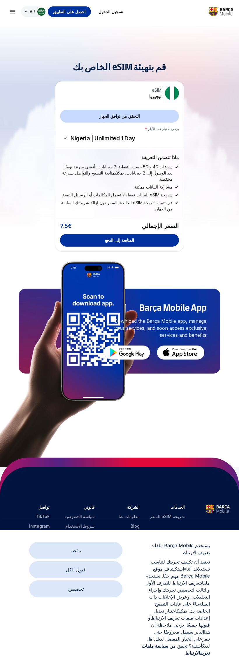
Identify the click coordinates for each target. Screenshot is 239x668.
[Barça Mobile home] (221, 11)
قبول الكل (76, 570)
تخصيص (76, 589)
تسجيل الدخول (111, 11)
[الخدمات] (12, 11)
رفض (76, 550)
